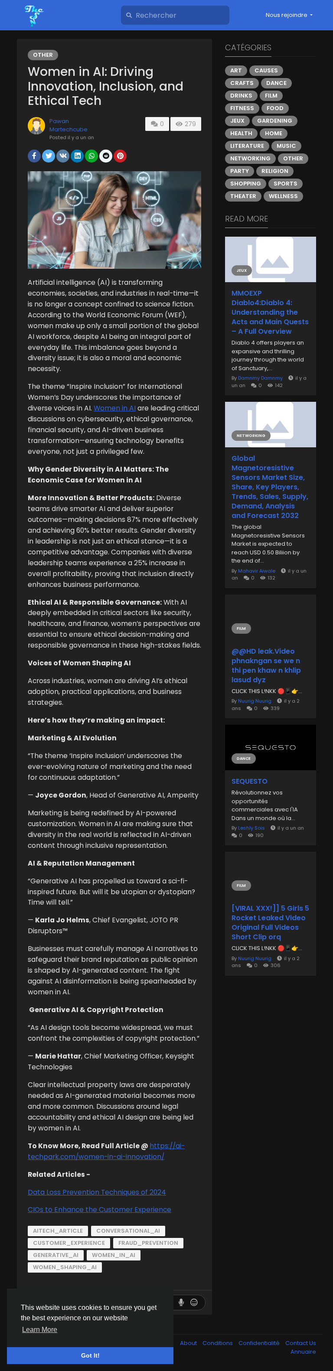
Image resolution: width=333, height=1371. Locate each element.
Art (236, 70)
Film (271, 95)
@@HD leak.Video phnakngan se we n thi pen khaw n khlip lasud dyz (266, 666)
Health (241, 133)
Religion (274, 171)
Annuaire (303, 1352)
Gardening (274, 121)
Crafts (242, 83)
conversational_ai (128, 1231)
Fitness (242, 108)
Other (43, 55)
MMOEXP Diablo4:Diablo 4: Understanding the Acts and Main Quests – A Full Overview (270, 312)
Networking (250, 158)
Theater (243, 196)
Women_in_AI (113, 1255)
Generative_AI (55, 1255)
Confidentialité (259, 1343)
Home (273, 133)
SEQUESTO (250, 781)
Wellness (283, 196)
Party (239, 171)
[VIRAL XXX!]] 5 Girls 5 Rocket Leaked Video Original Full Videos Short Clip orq (270, 923)
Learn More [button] (39, 1329)
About (189, 1343)
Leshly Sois (251, 827)
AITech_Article (58, 1231)
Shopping (245, 183)
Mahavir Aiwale (256, 570)
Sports (285, 183)
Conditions (218, 1343)
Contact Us (300, 1343)
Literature (247, 146)
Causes (266, 70)
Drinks (241, 95)
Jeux (237, 121)
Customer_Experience (69, 1243)
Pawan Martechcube (68, 125)
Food (275, 108)
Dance (276, 83)
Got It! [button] (90, 1355)
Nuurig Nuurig (254, 700)
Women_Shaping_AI (65, 1267)
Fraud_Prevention (148, 1243)
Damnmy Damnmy (260, 378)
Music (286, 146)
